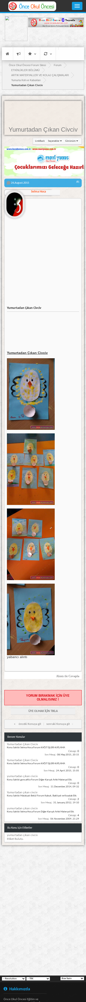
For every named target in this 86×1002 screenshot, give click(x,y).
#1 (77, 182)
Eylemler (47, 53)
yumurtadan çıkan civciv (22, 776)
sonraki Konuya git (58, 724)
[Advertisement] (56, 37)
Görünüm (70, 141)
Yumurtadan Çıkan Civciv (43, 129)
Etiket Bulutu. (15, 839)
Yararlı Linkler (32, 53)
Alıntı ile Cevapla (67, 676)
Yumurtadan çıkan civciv (22, 792)
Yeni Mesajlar (18, 53)
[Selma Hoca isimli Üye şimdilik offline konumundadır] (15, 202)
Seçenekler (53, 141)
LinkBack (40, 141)
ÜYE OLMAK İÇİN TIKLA (43, 711)
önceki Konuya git (30, 724)
